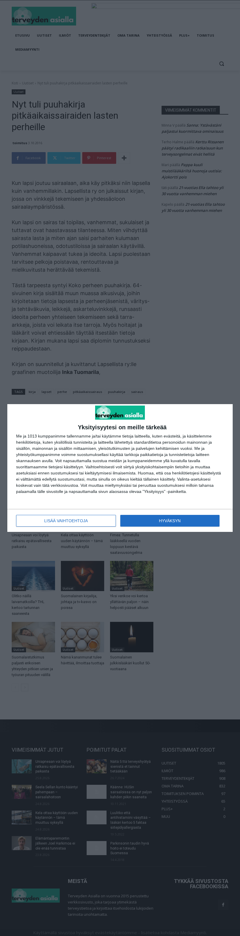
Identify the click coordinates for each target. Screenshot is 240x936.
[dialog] (120, 468)
